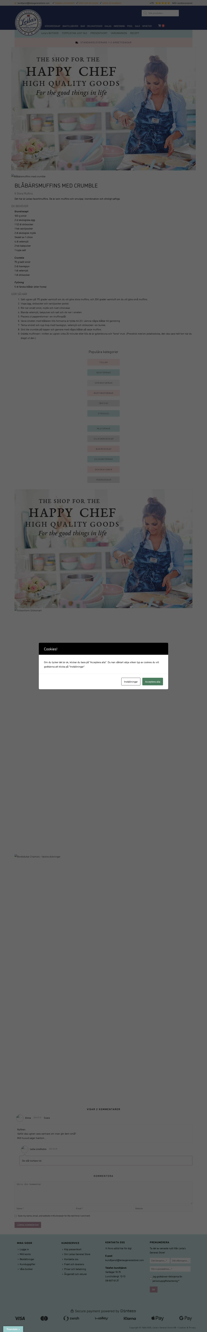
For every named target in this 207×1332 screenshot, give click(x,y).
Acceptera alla (152, 681)
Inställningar (131, 681)
